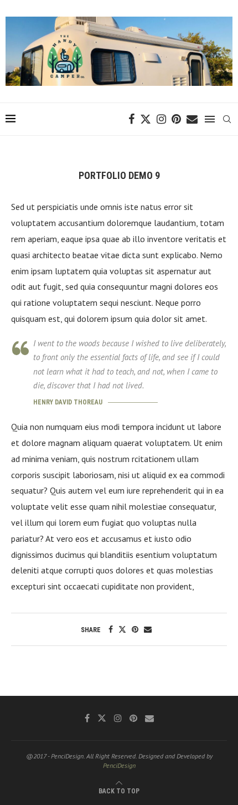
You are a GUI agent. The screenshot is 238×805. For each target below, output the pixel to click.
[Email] (192, 119)
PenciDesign (119, 765)
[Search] (226, 119)
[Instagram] (161, 119)
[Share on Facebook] (110, 629)
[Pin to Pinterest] (135, 629)
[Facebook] (131, 119)
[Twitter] (145, 119)
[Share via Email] (148, 629)
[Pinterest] (176, 119)
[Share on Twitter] (122, 629)
